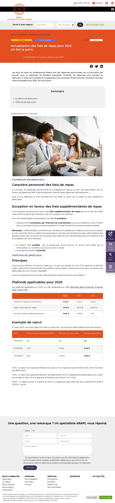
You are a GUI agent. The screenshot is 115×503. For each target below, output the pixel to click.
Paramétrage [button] (92, 497)
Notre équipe (8, 484)
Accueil (14, 35)
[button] (112, 9)
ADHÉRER (110, 270)
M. (34, 431)
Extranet (51, 482)
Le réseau (6, 482)
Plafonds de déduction (25, 102)
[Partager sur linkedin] (101, 66)
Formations (52, 479)
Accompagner (31, 479)
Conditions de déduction (26, 99)
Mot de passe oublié (95, 24)
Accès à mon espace (23, 25)
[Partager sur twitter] (96, 66)
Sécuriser (29, 482)
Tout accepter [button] (106, 497)
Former (28, 484)
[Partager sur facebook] (91, 66)
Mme (27, 431)
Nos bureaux (8, 487)
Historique (7, 479)
